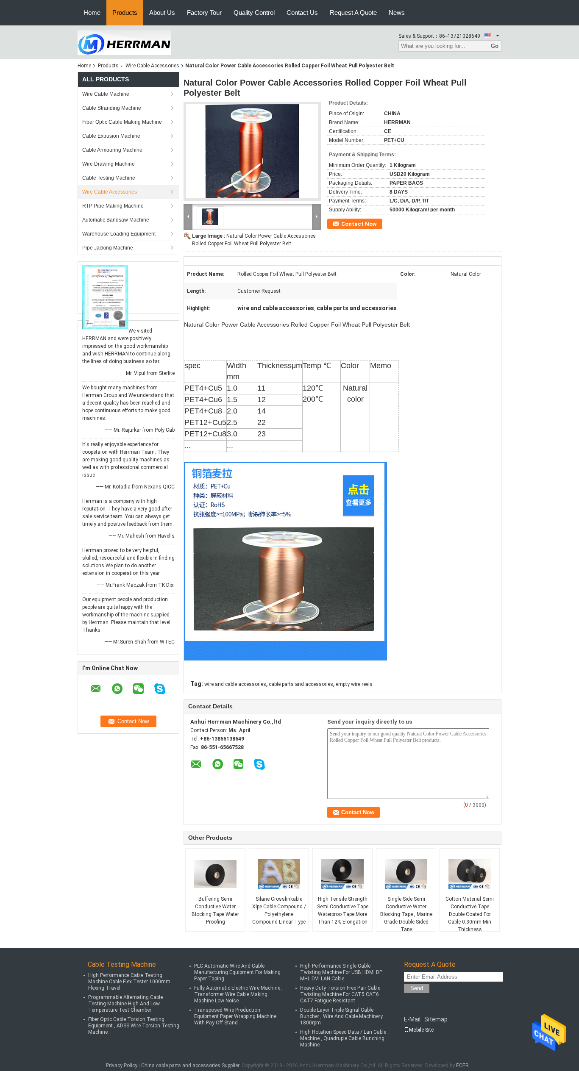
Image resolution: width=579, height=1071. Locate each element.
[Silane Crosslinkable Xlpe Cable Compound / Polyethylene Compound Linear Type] (279, 874)
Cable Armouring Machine (112, 150)
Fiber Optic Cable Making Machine (122, 122)
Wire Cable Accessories (152, 66)
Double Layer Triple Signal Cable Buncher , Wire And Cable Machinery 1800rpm (341, 1016)
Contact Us (302, 12)
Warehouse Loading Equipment (119, 234)
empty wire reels (354, 684)
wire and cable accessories (235, 684)
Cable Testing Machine (108, 178)
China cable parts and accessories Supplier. (191, 1065)
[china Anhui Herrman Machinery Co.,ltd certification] (105, 297)
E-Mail (412, 1019)
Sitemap (436, 1019)
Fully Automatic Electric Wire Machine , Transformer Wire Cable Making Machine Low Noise (238, 994)
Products (124, 12)
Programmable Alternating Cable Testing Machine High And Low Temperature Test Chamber (125, 1003)
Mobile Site (421, 1030)
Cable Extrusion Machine (111, 136)
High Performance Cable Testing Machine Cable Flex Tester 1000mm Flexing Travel (129, 981)
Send (416, 988)
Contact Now (359, 224)
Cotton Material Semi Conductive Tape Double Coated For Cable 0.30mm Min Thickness (469, 914)
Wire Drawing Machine (108, 164)
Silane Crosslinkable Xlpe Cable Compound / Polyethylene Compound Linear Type (279, 910)
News (397, 12)
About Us (162, 12)
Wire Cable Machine (105, 94)
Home (92, 12)
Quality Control (254, 12)
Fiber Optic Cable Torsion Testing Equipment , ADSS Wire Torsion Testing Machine (133, 1025)
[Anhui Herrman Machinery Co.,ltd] (124, 42)
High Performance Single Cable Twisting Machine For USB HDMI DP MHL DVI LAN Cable (341, 972)
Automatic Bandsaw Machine (115, 220)
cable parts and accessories (301, 684)
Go (494, 46)
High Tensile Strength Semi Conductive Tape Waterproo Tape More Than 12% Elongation (342, 910)
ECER (462, 1065)
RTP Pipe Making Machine (113, 206)
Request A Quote (353, 12)
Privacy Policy (121, 1065)
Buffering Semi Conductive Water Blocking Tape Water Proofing (215, 910)
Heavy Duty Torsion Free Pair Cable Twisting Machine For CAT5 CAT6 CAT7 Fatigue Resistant (340, 994)
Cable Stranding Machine (111, 108)
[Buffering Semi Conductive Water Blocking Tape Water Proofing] (215, 874)
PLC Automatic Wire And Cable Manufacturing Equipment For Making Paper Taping (237, 972)
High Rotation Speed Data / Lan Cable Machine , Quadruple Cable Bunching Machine (343, 1038)
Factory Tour (204, 12)
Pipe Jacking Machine (107, 248)
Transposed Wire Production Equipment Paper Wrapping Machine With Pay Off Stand (235, 1016)
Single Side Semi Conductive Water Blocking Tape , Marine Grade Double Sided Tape (406, 914)
